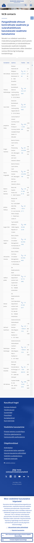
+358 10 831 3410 (23, 384)
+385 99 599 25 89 (23, 227)
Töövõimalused (9, 410)
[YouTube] (19, 476)
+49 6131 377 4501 (23, 91)
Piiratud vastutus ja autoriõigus (14, 431)
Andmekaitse (8, 448)
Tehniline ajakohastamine (12, 434)
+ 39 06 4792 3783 (23, 242)
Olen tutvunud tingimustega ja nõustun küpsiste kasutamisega (18, 535)
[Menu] (30, 5)
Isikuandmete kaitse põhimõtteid (18, 527)
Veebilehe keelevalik (10, 458)
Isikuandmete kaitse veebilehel (14, 450)
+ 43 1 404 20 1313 (23, 350)
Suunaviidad (8, 412)
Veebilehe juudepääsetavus (13, 456)
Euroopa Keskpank (10, 407)
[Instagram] (15, 476)
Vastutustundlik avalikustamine (14, 437)
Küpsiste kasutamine (18, 530)
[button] (31, 2)
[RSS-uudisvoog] (28, 476)
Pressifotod (8, 415)
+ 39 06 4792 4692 (23, 258)
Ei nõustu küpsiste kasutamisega (18, 539)
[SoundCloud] (24, 476)
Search (25, 5)
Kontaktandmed (9, 418)
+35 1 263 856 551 (23, 370)
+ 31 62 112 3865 (23, 279)
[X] (6, 476)
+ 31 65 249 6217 (23, 305)
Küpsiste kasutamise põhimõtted (15, 453)
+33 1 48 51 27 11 (23, 209)
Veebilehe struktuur (10, 462)
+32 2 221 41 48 (23, 74)
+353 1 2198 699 (23, 127)
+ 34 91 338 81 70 (23, 191)
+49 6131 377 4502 (23, 107)
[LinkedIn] (10, 476)
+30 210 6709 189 (23, 150)
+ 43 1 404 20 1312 (23, 329)
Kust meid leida (9, 421)
